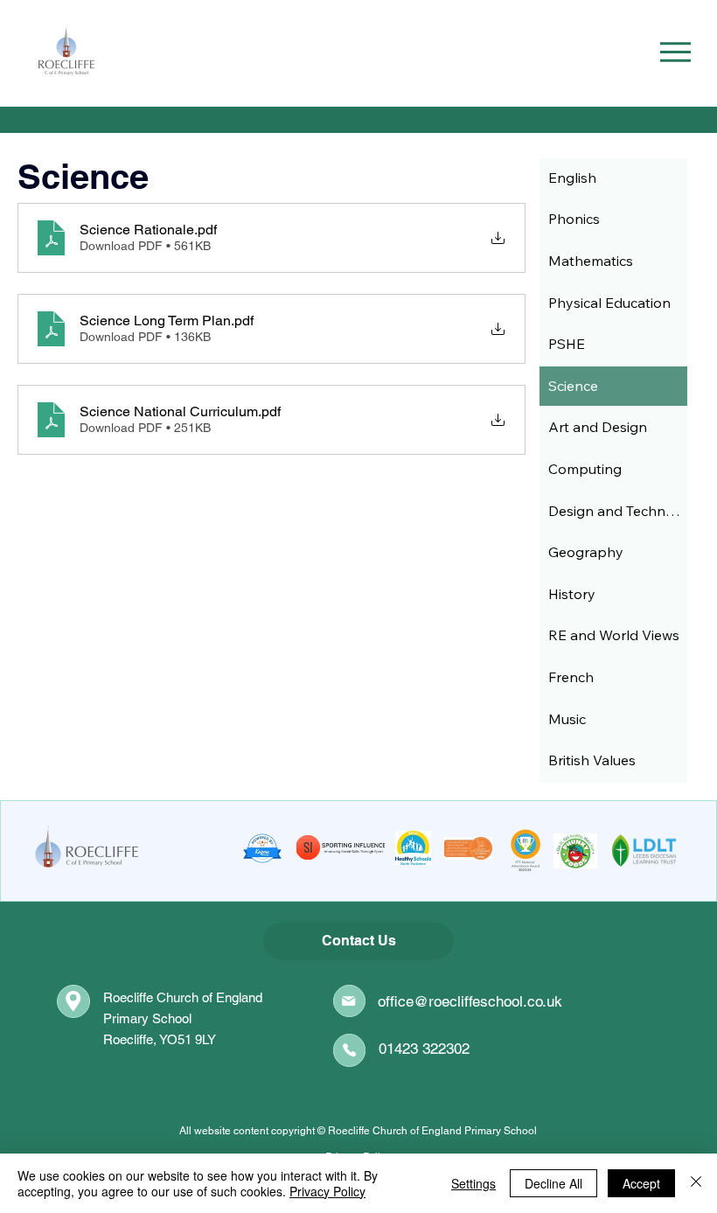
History (571, 594)
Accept (641, 1183)
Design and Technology (617, 510)
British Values (592, 760)
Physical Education (609, 302)
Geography (585, 552)
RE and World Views (613, 635)
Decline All (553, 1183)
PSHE (566, 343)
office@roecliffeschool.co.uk (470, 1001)
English (572, 177)
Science (573, 385)
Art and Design (597, 427)
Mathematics (590, 260)
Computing (585, 469)
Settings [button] (473, 1183)
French (571, 677)
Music (567, 719)
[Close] (696, 1183)
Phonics (574, 218)
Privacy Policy (327, 1191)
